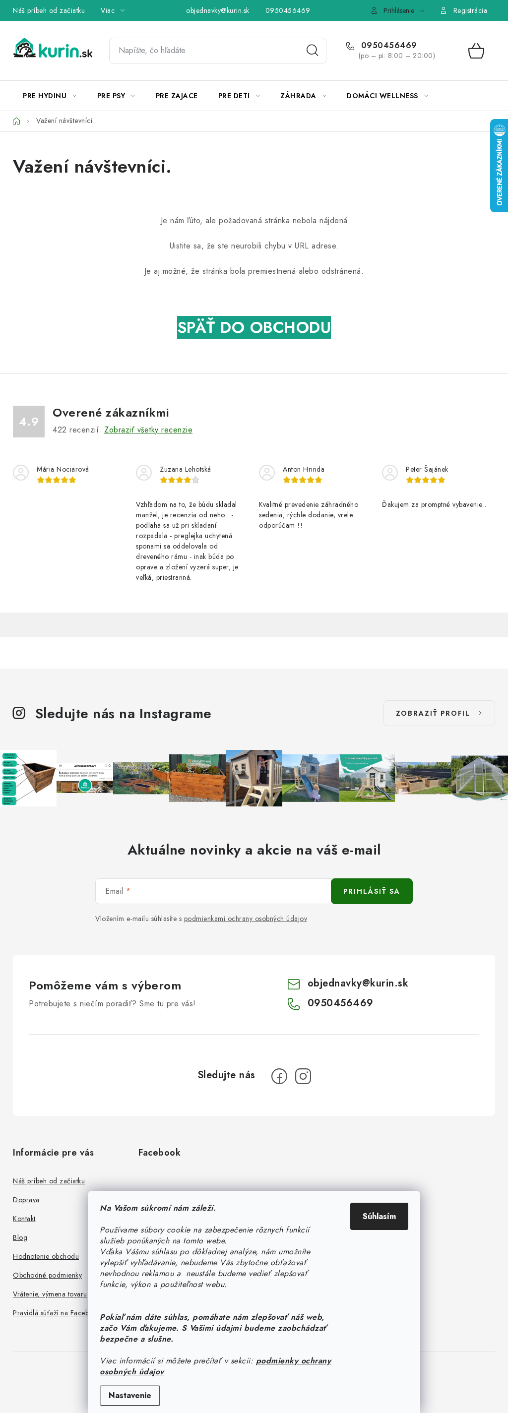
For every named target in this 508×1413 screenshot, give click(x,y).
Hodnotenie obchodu (46, 1256)
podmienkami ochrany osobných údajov (246, 918)
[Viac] (465, 96)
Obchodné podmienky (47, 1275)
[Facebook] (279, 1076)
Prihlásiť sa (371, 891)
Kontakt (24, 1219)
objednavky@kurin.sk (218, 10)
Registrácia (470, 10)
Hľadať (312, 50)
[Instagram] (303, 1076)
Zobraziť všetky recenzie (148, 429)
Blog (20, 1237)
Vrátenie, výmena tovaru (50, 1294)
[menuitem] (50, 96)
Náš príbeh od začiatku (49, 10)
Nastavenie (130, 1395)
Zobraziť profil (433, 713)
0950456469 (288, 10)
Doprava (26, 1200)
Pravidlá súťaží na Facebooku (58, 1313)
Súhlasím (379, 1216)
